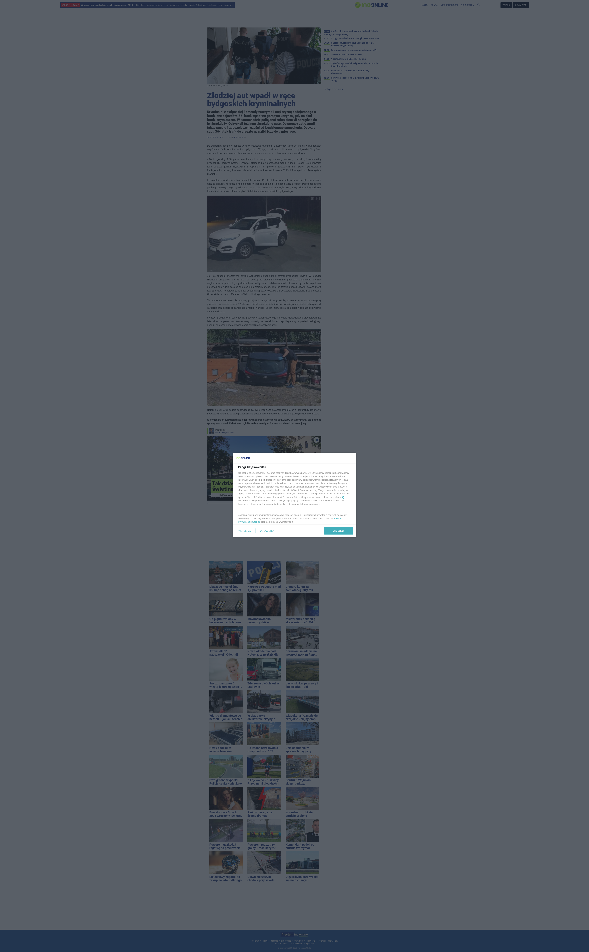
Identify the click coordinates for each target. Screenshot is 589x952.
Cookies (256, 522)
